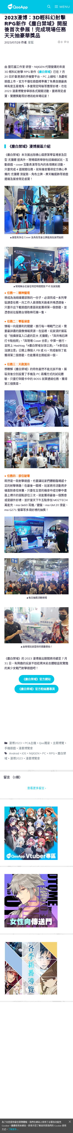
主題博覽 (58, 743)
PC (44, 753)
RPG (52, 753)
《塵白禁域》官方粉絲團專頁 (36, 689)
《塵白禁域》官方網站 (36, 679)
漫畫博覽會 (26, 748)
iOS (24, 753)
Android (14, 753)
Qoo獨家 (44, 743)
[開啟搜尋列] (49, 6)
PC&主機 (30, 743)
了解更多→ (13, 1129)
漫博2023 (15, 743)
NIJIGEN (34, 753)
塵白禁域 (44, 72)
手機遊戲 (10, 748)
